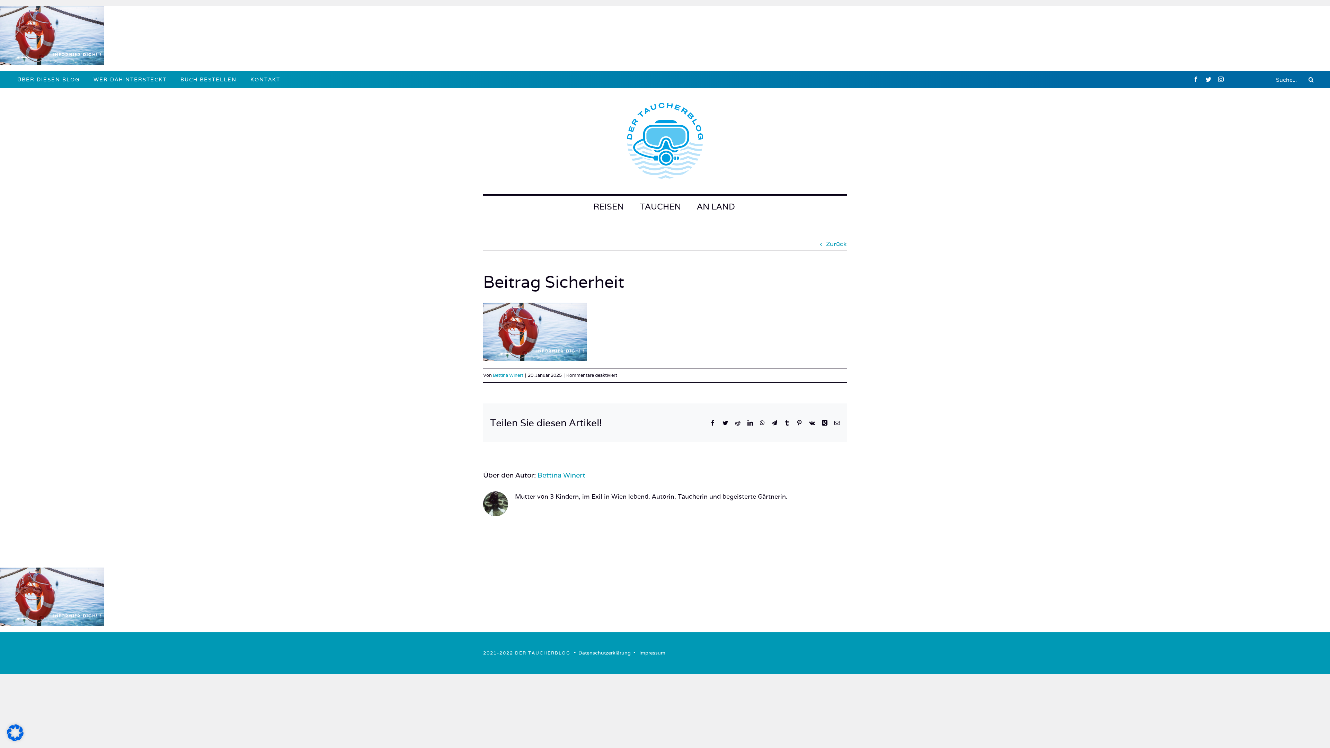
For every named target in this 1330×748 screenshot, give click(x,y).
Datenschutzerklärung (604, 653)
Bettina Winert (508, 375)
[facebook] (1196, 79)
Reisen (608, 206)
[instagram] (1221, 79)
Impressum (652, 653)
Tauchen (660, 206)
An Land (716, 206)
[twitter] (1208, 79)
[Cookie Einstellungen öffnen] (15, 739)
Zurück (836, 244)
